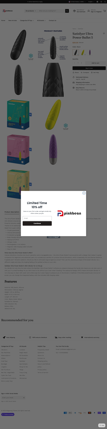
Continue (37, 223)
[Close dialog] (84, 193)
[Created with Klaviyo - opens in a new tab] (53, 237)
